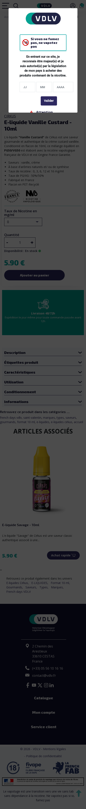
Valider (49, 100)
